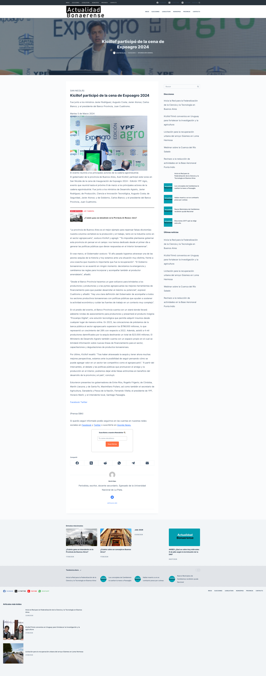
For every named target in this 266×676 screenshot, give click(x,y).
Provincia (104, 2)
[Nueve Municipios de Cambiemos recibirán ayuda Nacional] (168, 211)
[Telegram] (133, 463)
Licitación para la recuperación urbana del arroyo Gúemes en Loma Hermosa (181, 136)
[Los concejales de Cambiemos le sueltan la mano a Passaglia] (168, 187)
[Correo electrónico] (147, 463)
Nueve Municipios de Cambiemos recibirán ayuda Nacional (187, 579)
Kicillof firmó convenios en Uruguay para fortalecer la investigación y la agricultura (181, 120)
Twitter (83, 402)
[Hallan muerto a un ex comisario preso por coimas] (168, 199)
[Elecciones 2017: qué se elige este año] (168, 222)
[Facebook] (77, 463)
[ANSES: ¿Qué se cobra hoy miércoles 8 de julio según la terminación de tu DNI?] (184, 537)
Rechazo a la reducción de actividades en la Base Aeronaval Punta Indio (180, 163)
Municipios (95, 2)
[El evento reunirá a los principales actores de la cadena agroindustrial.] (108, 143)
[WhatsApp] (119, 463)
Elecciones (75, 2)
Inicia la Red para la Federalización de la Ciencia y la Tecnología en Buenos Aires (181, 104)
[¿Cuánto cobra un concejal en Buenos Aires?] (115, 537)
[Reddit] (105, 463)
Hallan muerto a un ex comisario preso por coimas (153, 579)
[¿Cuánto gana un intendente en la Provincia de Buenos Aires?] (81, 537)
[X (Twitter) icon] (112, 497)
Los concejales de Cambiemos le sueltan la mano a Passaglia (120, 579)
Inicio (67, 2)
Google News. (124, 425)
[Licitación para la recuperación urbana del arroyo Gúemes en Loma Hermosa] (13, 653)
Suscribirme (112, 444)
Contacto (113, 2)
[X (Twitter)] (91, 463)
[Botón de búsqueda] (198, 86)
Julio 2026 (139, 530)
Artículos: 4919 (112, 503)
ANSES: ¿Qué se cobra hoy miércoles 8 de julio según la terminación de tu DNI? (184, 551)
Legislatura (85, 2)
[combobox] (180, 86)
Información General (145, 53)
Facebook (75, 402)
